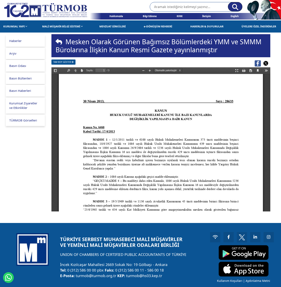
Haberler (15, 41)
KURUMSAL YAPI (14, 26)
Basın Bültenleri (20, 78)
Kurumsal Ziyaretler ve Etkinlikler (23, 105)
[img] (59, 41)
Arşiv (12, 53)
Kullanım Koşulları (229, 281)
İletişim (206, 16)
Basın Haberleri (20, 91)
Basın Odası (17, 66)
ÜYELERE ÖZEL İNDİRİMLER (259, 26)
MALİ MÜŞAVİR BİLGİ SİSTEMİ (61, 26)
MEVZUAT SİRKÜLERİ (112, 26)
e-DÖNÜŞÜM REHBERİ (158, 26)
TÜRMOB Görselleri (23, 120)
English (235, 16)
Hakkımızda (116, 16)
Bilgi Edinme (150, 16)
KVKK (179, 16)
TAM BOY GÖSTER (62, 62)
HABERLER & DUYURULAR (206, 26)
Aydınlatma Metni (258, 281)
